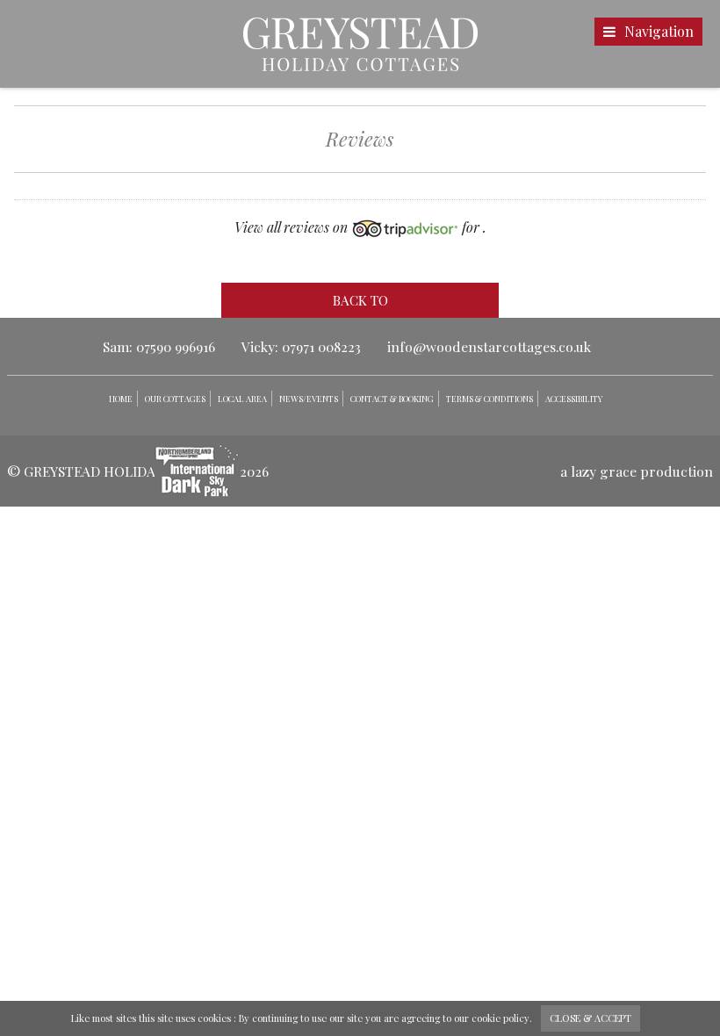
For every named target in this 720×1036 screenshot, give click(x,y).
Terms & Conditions (489, 398)
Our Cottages (175, 398)
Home (121, 398)
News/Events (308, 398)
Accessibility (573, 398)
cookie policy (500, 1018)
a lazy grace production (636, 471)
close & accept (590, 1018)
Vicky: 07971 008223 (301, 346)
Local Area (242, 398)
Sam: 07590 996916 (159, 346)
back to (360, 300)
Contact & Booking (392, 398)
